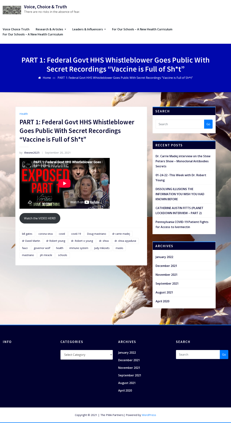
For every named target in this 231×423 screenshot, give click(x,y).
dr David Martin (31, 240)
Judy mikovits (102, 248)
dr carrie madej (121, 233)
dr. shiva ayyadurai (125, 240)
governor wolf (42, 248)
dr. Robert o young (82, 240)
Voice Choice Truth (16, 29)
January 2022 (164, 257)
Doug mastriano (96, 233)
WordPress (149, 415)
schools (62, 255)
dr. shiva (104, 240)
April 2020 (162, 301)
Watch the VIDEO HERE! (40, 218)
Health (23, 113)
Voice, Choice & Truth (45, 7)
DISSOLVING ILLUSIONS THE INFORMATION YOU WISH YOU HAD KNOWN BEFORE (180, 194)
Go (208, 124)
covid (62, 233)
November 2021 (167, 275)
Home (47, 78)
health (59, 248)
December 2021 (166, 266)
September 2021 (167, 283)
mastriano (28, 255)
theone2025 (29, 152)
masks (119, 248)
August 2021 (164, 292)
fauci (25, 248)
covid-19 (76, 233)
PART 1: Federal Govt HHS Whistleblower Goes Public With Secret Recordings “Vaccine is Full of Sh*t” (125, 78)
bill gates (27, 233)
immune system (78, 248)
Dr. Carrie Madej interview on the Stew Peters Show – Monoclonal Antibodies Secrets (183, 161)
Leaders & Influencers (88, 29)
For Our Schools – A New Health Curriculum (142, 29)
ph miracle (46, 255)
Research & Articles (50, 29)
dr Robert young (55, 240)
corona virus (45, 233)
